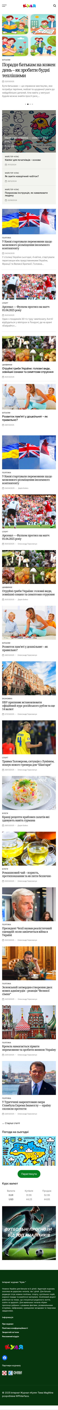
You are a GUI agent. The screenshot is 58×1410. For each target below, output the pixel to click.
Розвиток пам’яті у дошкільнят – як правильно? (25, 648)
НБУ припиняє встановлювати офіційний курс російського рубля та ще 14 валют (28, 705)
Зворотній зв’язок (10, 1332)
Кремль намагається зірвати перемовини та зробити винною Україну (29, 1048)
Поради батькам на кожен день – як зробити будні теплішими (28, 69)
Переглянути (29, 1173)
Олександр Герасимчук (27, 544)
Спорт (5, 303)
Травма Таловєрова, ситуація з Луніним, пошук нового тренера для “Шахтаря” (28, 763)
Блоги (5, 813)
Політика (6, 238)
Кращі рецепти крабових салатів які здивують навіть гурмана (25, 818)
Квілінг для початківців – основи (23, 159)
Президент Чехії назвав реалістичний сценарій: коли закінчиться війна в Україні (27, 931)
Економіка (7, 699)
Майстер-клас (11, 134)
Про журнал (7, 1324)
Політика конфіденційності (15, 1328)
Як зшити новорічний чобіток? (22, 176)
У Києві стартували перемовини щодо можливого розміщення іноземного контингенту (27, 245)
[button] (25, 104)
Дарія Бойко (23, 488)
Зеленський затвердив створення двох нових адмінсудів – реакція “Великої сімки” (27, 990)
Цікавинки (7, 365)
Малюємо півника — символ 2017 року (26, 139)
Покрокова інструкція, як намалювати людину (26, 194)
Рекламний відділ (10, 1336)
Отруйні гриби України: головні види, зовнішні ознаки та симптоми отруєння (27, 370)
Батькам (6, 60)
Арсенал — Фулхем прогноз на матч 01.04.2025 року (25, 308)
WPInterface (22, 1396)
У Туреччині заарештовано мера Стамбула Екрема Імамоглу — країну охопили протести (26, 1105)
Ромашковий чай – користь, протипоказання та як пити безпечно (26, 874)
